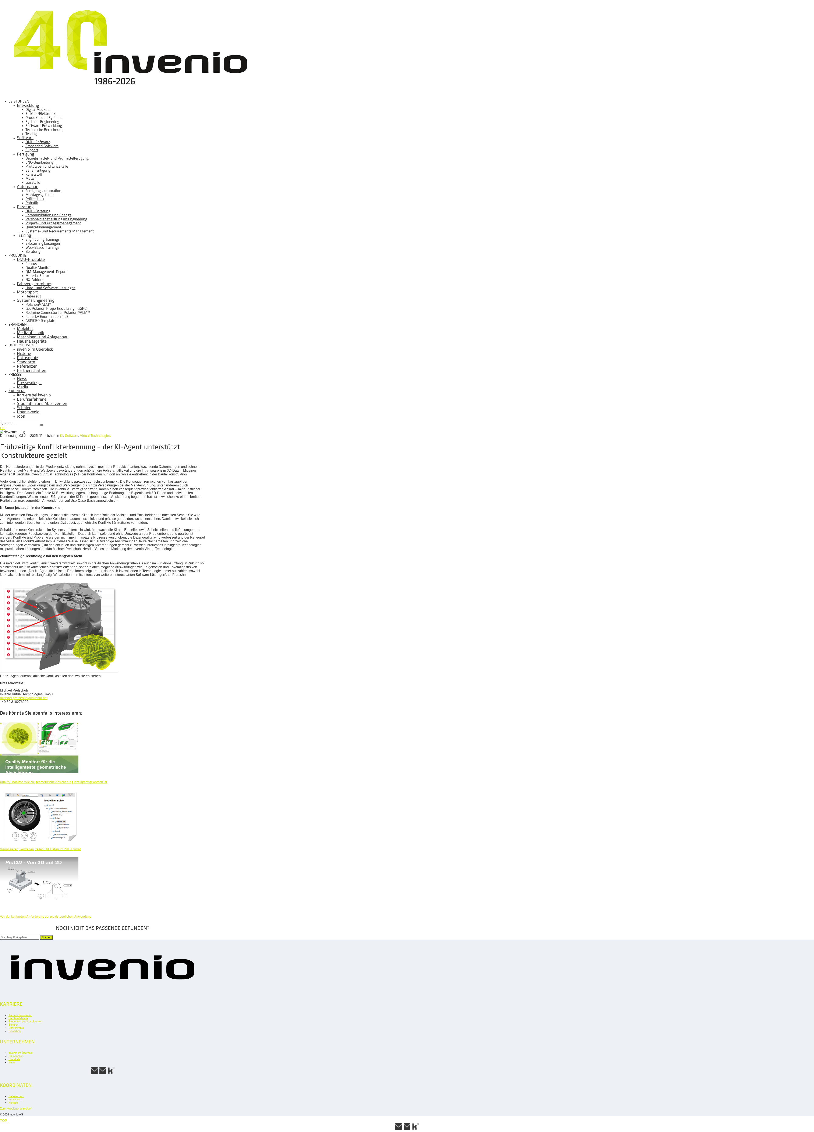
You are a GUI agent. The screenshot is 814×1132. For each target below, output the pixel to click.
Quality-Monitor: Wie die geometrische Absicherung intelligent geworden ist (53, 782)
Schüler (13, 1024)
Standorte (14, 1059)
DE (2, 428)
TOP (3, 1120)
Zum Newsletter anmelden (16, 1108)
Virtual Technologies (95, 436)
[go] (41, 425)
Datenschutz (16, 1096)
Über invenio (16, 1027)
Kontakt (13, 1102)
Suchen (46, 937)
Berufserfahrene (18, 1018)
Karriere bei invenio (20, 1015)
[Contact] (103, 1073)
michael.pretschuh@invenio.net (23, 698)
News (11, 1062)
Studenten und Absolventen (25, 1021)
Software (71, 436)
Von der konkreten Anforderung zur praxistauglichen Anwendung (45, 916)
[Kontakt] (94, 1073)
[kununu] (111, 1073)
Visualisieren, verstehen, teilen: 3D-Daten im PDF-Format (40, 849)
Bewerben (14, 1031)
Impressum (15, 1099)
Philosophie (15, 1056)
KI (61, 436)
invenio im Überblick (20, 1052)
